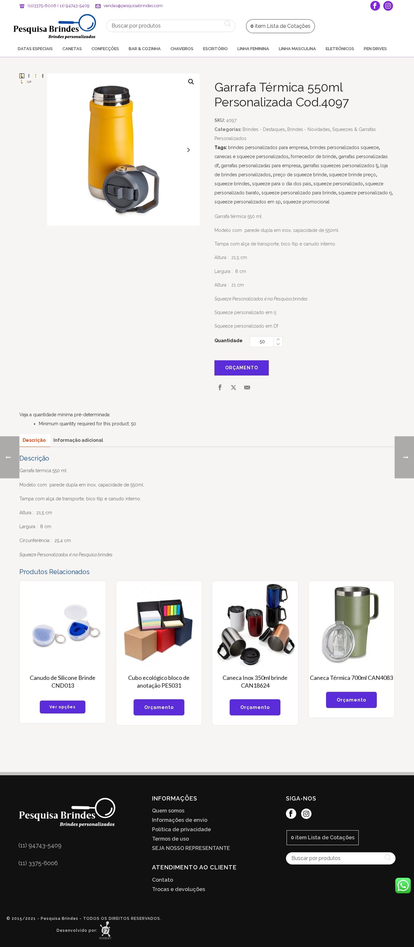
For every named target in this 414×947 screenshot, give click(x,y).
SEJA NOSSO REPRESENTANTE (191, 848)
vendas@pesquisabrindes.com (133, 5)
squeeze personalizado (338, 183)
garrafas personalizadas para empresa (260, 165)
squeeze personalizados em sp (247, 201)
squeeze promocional (306, 201)
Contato (162, 880)
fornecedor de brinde (313, 156)
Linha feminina (253, 48)
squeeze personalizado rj (365, 192)
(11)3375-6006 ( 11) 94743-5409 (58, 5)
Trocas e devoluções (178, 889)
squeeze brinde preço (352, 174)
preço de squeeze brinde (300, 174)
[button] (191, 82)
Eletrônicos (340, 48)
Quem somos (168, 811)
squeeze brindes (232, 183)
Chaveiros (181, 48)
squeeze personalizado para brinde (298, 192)
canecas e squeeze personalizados (251, 156)
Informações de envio (179, 820)
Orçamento (241, 367)
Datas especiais (35, 48)
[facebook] (291, 814)
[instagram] (306, 814)
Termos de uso (170, 839)
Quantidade (228, 340)
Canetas (72, 48)
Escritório (215, 48)
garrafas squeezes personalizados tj (340, 165)
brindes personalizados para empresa (268, 147)
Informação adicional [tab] (78, 440)
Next (189, 150)
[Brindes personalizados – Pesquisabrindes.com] (54, 25)
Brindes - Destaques (264, 129)
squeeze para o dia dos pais (281, 183)
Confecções (105, 48)
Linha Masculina (297, 48)
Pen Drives (375, 48)
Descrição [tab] (34, 440)
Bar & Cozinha (145, 48)
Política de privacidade (181, 830)
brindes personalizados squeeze (344, 147)
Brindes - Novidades (308, 129)
